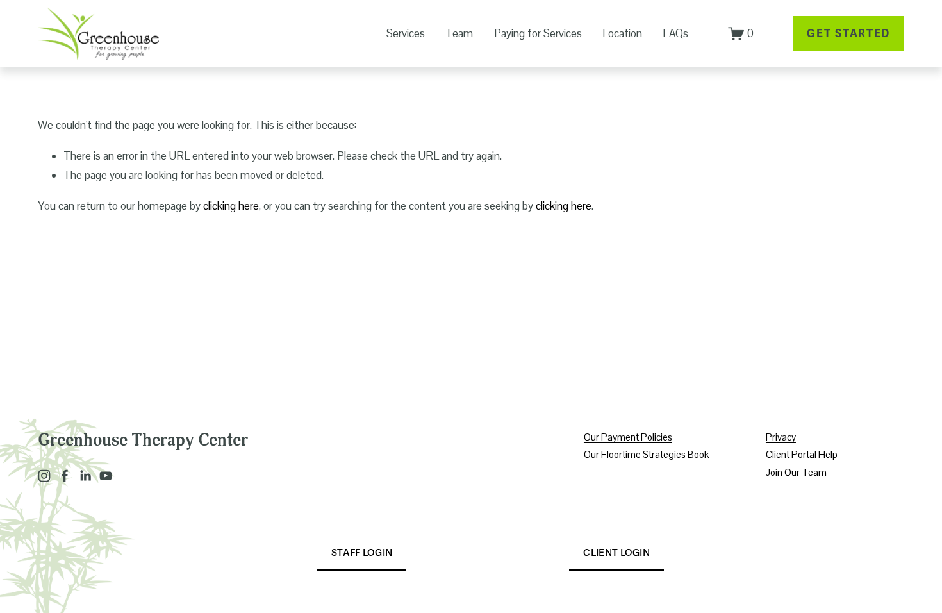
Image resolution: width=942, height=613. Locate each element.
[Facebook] (64, 475)
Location (622, 33)
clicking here (231, 206)
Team (459, 33)
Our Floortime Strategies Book (646, 454)
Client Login (616, 552)
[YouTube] (105, 475)
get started (848, 33)
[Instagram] (44, 475)
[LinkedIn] (85, 475)
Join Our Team (796, 472)
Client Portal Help (802, 454)
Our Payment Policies (628, 437)
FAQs (675, 33)
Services (405, 33)
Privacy (781, 437)
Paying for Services (538, 33)
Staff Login (361, 552)
